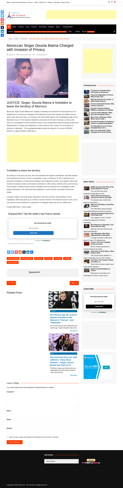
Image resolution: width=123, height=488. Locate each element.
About (8, 2)
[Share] (2, 35)
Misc (70, 31)
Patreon (50, 2)
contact (36, 2)
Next (73, 283)
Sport (58, 27)
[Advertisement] (81, 14)
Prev (12, 283)
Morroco (39, 258)
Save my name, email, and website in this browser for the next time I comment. (34, 437)
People (49, 258)
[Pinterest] (2, 20)
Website (9, 428)
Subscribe (33, 233)
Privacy (58, 258)
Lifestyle (37, 31)
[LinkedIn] (2, 31)
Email (9, 419)
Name (9, 411)
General (21, 27)
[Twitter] (2, 16)
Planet (88, 31)
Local (27, 27)
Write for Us (43, 2)
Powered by (38, 240)
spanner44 (12, 54)
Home (14, 27)
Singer (68, 258)
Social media (13, 262)
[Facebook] (2, 12)
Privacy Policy (65, 2)
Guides (77, 31)
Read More (73, 331)
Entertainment (67, 27)
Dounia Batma (13, 258)
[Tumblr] (2, 27)
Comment (10, 392)
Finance (34, 27)
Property (51, 27)
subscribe (57, 2)
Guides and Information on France (22, 2)
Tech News (42, 27)
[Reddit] (2, 24)
